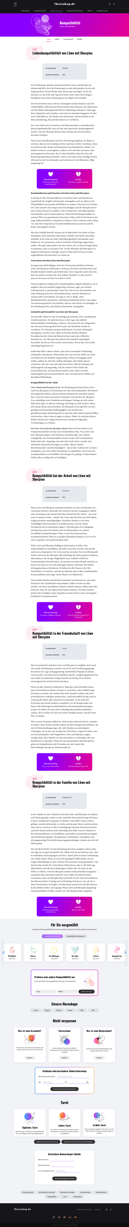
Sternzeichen (40, 11)
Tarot (90, 11)
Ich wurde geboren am (46, 1171)
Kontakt (98, 1209)
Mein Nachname (44, 1165)
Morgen (47, 1010)
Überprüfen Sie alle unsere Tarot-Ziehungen (78, 1142)
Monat (70, 1010)
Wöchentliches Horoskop (47, 1192)
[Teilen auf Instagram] (110, 4)
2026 (81, 1010)
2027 (93, 1010)
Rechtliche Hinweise (84, 1209)
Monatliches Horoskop (67, 1192)
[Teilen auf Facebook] (114, 4)
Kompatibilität (56, 11)
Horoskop (25, 11)
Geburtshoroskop (75, 11)
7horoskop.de (64, 4)
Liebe (49, 39)
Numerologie (102, 11)
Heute (36, 1010)
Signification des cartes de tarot (47, 1142)
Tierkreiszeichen (101, 1192)
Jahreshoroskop (85, 1192)
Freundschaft (68, 39)
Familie (79, 39)
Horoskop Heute (28, 1192)
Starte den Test (87, 991)
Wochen (58, 1010)
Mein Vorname (43, 1159)
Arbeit (57, 39)
